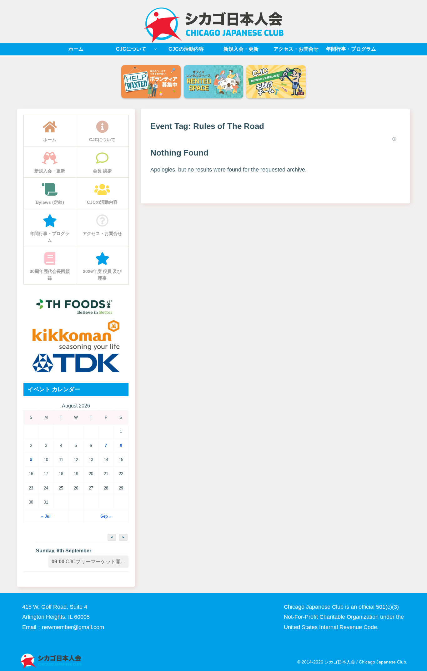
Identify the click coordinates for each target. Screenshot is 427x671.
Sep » (105, 516)
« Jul (46, 516)
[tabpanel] (151, 82)
